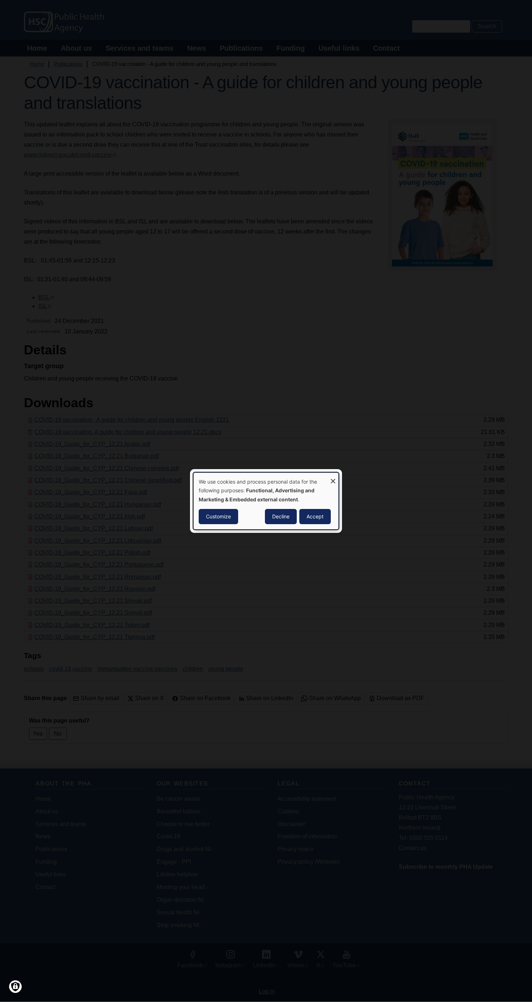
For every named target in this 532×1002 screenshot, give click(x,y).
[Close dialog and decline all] (333, 477)
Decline (281, 516)
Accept (315, 516)
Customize (218, 516)
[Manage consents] (15, 986)
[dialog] (266, 501)
